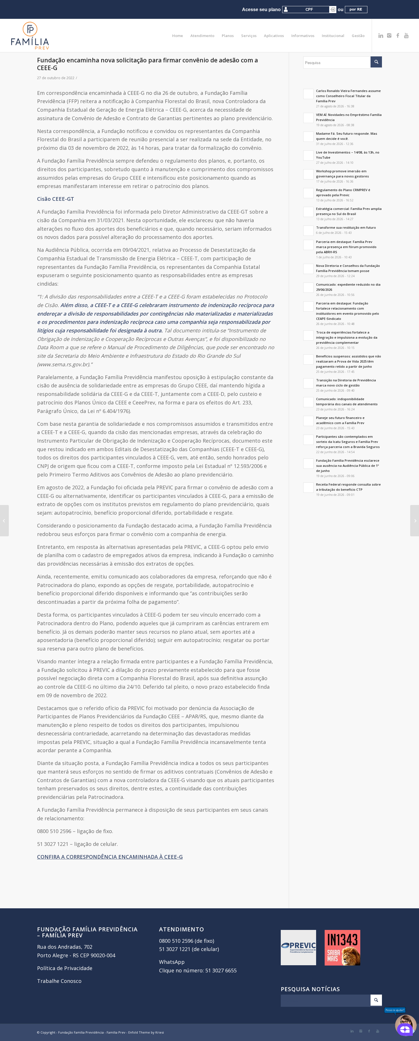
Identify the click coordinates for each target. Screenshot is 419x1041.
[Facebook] (398, 35)
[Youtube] (406, 35)
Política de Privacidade (64, 968)
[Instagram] (389, 35)
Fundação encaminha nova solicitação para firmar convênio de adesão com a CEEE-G (147, 64)
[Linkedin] (381, 35)
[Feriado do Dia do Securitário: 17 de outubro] (4, 520)
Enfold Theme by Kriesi (146, 1032)
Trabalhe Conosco (59, 980)
